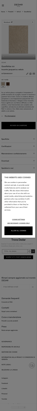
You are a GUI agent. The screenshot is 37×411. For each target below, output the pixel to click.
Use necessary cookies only (18, 223)
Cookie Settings (18, 219)
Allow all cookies (18, 230)
